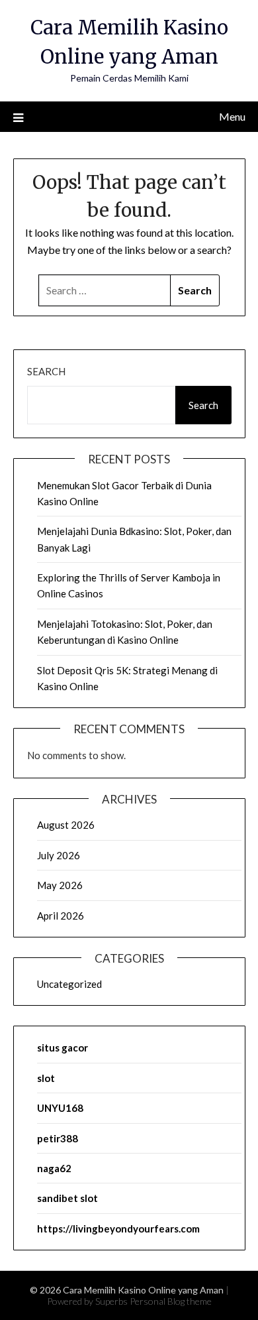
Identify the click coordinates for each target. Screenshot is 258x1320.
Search (46, 371)
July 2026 (58, 855)
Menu (232, 116)
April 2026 (60, 916)
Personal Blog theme (171, 1301)
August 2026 (66, 825)
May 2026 (60, 885)
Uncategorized (69, 984)
